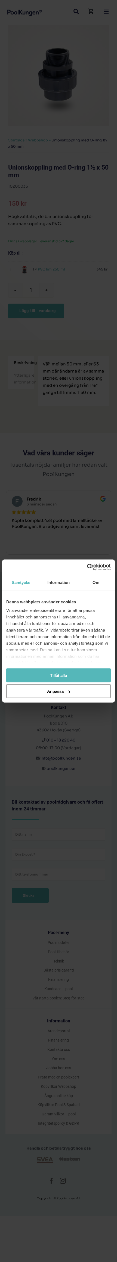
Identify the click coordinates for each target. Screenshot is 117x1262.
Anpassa (55, 691)
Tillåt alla (58, 675)
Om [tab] (96, 582)
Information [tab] (58, 582)
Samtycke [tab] (21, 582)
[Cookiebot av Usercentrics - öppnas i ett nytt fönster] (87, 567)
